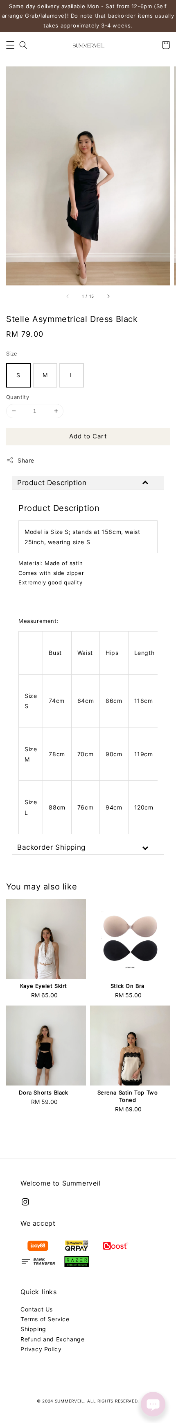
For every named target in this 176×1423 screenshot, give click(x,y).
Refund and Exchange (52, 1339)
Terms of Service (45, 1319)
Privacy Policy (40, 1348)
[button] (10, 45)
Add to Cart (88, 436)
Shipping (33, 1328)
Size (12, 353)
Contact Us (36, 1309)
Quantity (17, 397)
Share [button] (26, 460)
